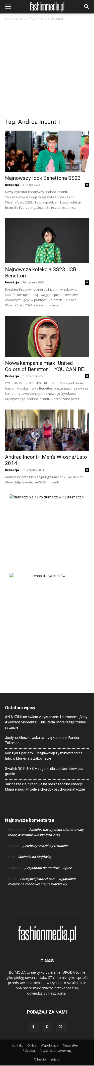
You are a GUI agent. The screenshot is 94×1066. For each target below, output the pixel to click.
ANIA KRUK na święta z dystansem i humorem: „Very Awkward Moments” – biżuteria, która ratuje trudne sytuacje (46, 722)
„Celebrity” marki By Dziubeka (45, 846)
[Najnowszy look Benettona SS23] (47, 151)
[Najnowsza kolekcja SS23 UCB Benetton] (47, 240)
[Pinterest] (47, 1027)
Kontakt (17, 1045)
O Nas (31, 1045)
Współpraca (49, 1045)
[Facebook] (34, 1027)
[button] (8, 6)
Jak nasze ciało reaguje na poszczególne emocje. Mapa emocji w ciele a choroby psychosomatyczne (45, 786)
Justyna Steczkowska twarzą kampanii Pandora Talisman (43, 740)
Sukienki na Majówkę (34, 856)
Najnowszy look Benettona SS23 (43, 178)
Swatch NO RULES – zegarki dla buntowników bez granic (44, 771)
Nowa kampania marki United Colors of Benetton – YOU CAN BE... (46, 366)
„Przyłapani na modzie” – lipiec (47, 867)
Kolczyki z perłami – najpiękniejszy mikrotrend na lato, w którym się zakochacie (43, 755)
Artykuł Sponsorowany (55, 1051)
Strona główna (15, 18)
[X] (61, 1027)
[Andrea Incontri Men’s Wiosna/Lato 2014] (47, 430)
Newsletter (70, 1045)
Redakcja (12, 185)
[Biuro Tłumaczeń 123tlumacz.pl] (47, 525)
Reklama (29, 1051)
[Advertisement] (47, 71)
